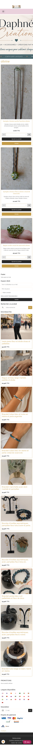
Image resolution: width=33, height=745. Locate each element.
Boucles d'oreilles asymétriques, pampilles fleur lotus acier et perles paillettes (16, 524)
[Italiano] (24, 693)
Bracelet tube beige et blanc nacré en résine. (16, 670)
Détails (16, 143)
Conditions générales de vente (16, 740)
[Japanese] (15, 693)
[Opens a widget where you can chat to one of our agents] (27, 742)
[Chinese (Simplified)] (28, 699)
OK (30, 307)
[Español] (11, 693)
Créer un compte (4, 295)
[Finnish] (6, 699)
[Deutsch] (28, 693)
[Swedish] (15, 696)
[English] (6, 693)
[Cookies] (3, 742)
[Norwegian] (28, 696)
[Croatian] (24, 699)
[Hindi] (2, 699)
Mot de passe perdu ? (12, 295)
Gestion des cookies (16, 742)
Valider (16, 299)
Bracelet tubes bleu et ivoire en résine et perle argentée (15, 415)
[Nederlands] (2, 696)
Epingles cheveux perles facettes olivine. (16, 121)
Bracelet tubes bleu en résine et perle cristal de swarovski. (15, 452)
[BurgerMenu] (3, 11)
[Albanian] (2, 702)
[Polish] (24, 696)
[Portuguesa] (6, 696)
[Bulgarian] (11, 699)
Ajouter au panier (16, 139)
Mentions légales (16, 738)
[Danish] (15, 699)
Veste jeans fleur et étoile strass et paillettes (16, 342)
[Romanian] (19, 696)
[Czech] (19, 699)
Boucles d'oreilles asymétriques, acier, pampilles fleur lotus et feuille (15, 561)
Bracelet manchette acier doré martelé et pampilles (14, 488)
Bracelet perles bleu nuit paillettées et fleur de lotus (13, 597)
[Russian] (11, 696)
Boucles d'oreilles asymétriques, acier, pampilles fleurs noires (15, 633)
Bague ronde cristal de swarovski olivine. (16, 245)
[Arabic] (19, 693)
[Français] (2, 693)
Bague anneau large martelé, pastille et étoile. (14, 379)
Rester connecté (7, 292)
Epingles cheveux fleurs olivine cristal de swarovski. (16, 192)
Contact (3, 731)
